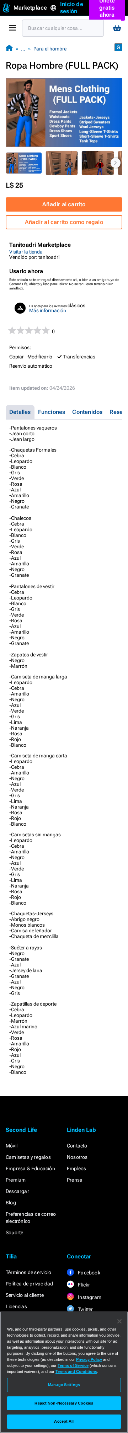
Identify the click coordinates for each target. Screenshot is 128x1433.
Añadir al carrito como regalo (64, 222)
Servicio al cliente (25, 1295)
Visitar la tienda (26, 252)
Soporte (14, 1232)
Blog (11, 1202)
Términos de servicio (28, 1272)
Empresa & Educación (30, 1168)
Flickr (83, 1285)
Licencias (16, 1306)
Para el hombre (49, 49)
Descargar (17, 1191)
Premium (16, 1180)
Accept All (64, 1421)
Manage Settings (64, 1385)
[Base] (9, 48)
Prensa (74, 1180)
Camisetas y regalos (28, 1157)
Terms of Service (73, 1365)
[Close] (119, 1321)
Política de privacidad (29, 1283)
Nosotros (77, 1157)
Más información (47, 310)
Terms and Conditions (76, 1371)
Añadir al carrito (63, 204)
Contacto (77, 1146)
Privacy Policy (89, 1359)
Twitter (85, 1309)
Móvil (11, 1146)
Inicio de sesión (71, 8)
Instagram (89, 1297)
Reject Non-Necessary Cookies (63, 1403)
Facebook (88, 1272)
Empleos (76, 1168)
